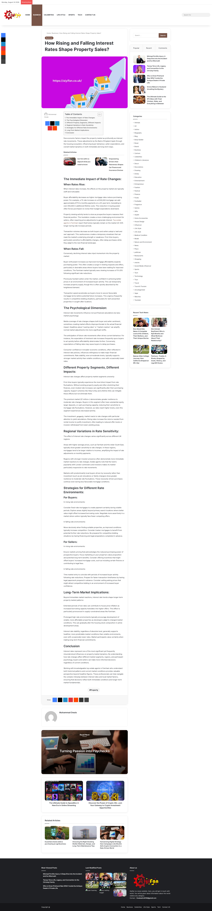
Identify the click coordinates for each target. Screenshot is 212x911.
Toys (136, 279)
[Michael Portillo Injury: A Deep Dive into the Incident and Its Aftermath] (139, 59)
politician (137, 252)
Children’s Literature (141, 160)
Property (94, 690)
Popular (136, 48)
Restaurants (138, 256)
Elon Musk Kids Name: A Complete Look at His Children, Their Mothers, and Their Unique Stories (141, 333)
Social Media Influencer (142, 266)
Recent (149, 48)
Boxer (136, 143)
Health (136, 215)
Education (138, 177)
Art (135, 126)
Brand (136, 146)
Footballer (137, 201)
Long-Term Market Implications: (78, 130)
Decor (136, 163)
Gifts (136, 211)
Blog (136, 136)
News (136, 245)
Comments (163, 48)
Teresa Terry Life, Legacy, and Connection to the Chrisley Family (156, 68)
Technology (138, 276)
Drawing (137, 170)
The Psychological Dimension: (77, 120)
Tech (80, 15)
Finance (137, 194)
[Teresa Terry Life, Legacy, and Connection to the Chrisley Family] (139, 69)
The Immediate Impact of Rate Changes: (80, 118)
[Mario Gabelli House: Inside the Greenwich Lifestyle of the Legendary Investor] (119, 884)
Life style (137, 232)
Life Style (61, 15)
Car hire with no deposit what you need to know (83, 161)
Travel (136, 283)
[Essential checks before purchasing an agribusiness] (57, 833)
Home (27, 15)
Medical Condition (140, 235)
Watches (137, 297)
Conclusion (70, 133)
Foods (136, 198)
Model (136, 238)
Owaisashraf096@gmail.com (146, 898)
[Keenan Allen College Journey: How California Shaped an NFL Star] (141, 349)
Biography (138, 133)
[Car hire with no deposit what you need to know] (70, 161)
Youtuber (137, 300)
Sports (71, 15)
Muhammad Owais (68, 712)
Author (136, 129)
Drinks (136, 174)
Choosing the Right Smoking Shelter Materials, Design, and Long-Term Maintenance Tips (83, 844)
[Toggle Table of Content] (98, 114)
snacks (136, 262)
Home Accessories (141, 218)
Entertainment (139, 180)
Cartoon (137, 153)
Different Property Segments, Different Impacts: (84, 122)
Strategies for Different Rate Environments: (81, 128)
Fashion (137, 187)
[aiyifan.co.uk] (13, 14)
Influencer (138, 225)
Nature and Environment (143, 242)
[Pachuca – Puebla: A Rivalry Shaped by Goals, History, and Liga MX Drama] (159, 349)
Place (136, 249)
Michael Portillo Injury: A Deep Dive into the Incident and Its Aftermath (157, 58)
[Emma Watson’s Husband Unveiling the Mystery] (139, 90)
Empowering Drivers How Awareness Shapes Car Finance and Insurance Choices (116, 164)
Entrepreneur (139, 184)
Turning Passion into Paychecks (85, 751)
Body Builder (138, 140)
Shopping (137, 259)
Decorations (138, 167)
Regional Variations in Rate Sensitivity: (80, 125)
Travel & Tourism (140, 286)
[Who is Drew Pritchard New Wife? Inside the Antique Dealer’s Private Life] (139, 79)
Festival (137, 191)
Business (37, 15)
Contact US (90, 15)
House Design (139, 221)
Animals (137, 122)
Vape (136, 293)
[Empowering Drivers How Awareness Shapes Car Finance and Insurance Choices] (101, 161)
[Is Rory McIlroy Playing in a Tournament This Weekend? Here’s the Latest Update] (119, 893)
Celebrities (49, 15)
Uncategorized (139, 290)
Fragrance (138, 204)
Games (136, 208)
